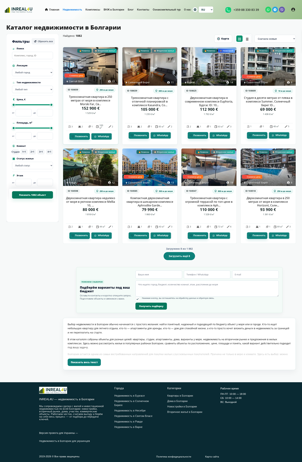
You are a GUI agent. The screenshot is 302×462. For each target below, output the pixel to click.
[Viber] (282, 10)
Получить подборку (151, 306)
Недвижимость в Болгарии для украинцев (64, 441)
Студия (15, 151)
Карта (225, 38)
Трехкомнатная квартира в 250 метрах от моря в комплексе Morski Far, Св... (90, 100)
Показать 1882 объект (32, 194)
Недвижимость (72, 9)
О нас (187, 9)
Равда (72, 182)
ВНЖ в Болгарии (114, 9)
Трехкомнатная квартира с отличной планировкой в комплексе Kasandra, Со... (149, 101)
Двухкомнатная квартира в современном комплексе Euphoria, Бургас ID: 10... (209, 101)
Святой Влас (76, 81)
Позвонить (81, 136)
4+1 (49, 151)
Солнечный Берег (139, 82)
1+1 (24, 151)
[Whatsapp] (268, 10)
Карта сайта (212, 456)
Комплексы (92, 9)
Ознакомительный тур (167, 9)
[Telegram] (275, 10)
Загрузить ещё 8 (179, 256)
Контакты (143, 9)
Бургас (191, 82)
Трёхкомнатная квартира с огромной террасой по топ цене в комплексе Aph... (208, 201)
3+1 (41, 151)
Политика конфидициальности (173, 456)
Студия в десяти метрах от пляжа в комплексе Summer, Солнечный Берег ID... (268, 101)
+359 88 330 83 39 (246, 10)
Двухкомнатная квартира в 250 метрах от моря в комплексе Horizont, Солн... (268, 201)
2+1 (32, 151)
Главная (54, 9)
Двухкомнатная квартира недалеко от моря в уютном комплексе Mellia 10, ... (90, 201)
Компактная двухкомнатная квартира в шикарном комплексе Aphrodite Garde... (149, 201)
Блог (131, 9)
